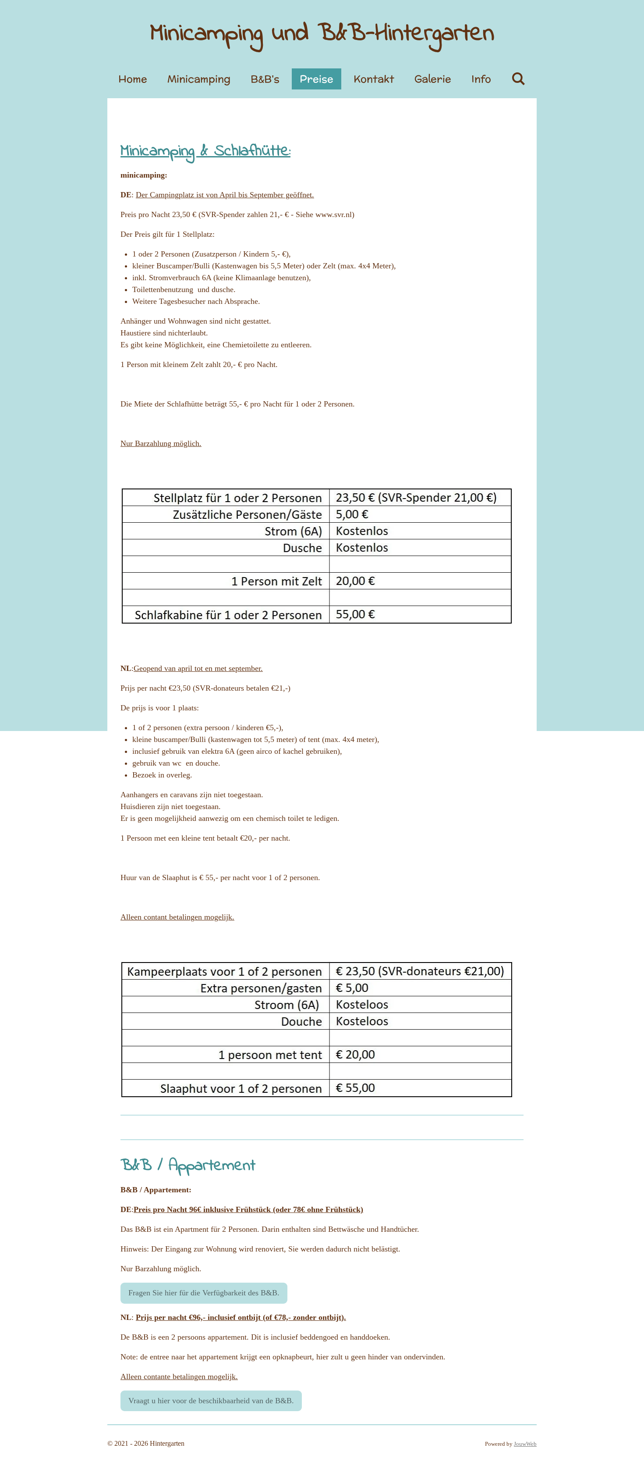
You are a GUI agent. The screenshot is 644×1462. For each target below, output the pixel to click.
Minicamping (322, 34)
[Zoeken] (518, 78)
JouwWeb (525, 1444)
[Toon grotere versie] (316, 1030)
